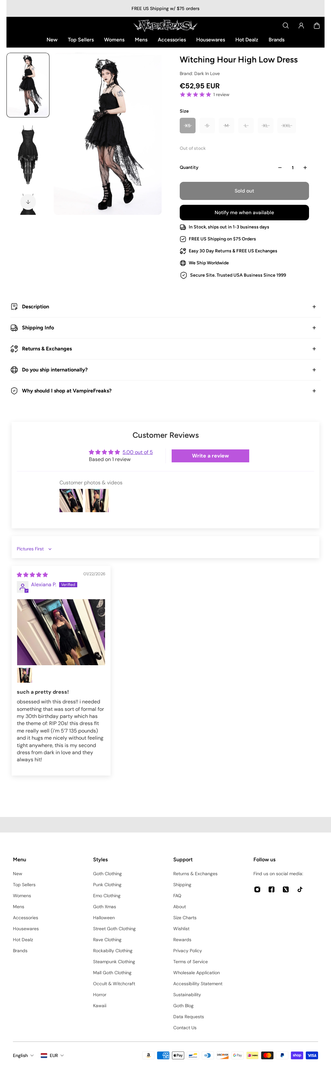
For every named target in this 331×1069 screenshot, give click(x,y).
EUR (54, 1055)
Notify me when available (244, 212)
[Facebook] (271, 889)
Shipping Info (38, 328)
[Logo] (165, 25)
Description (35, 306)
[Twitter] (286, 889)
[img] (32, 574)
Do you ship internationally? (55, 370)
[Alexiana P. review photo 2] (24, 675)
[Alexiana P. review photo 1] (61, 632)
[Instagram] (257, 889)
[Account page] (301, 25)
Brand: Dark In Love (200, 73)
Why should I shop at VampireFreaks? (67, 391)
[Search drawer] (286, 25)
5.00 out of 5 (138, 452)
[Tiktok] (300, 889)
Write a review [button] (210, 455)
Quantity (189, 167)
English (20, 1055)
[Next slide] (28, 202)
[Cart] (317, 25)
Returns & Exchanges (47, 349)
